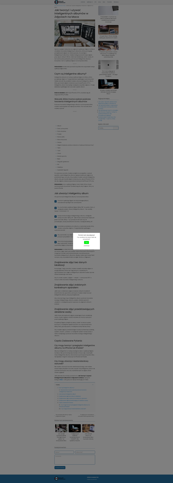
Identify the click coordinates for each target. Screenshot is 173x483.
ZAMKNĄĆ (86, 246)
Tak (86, 242)
